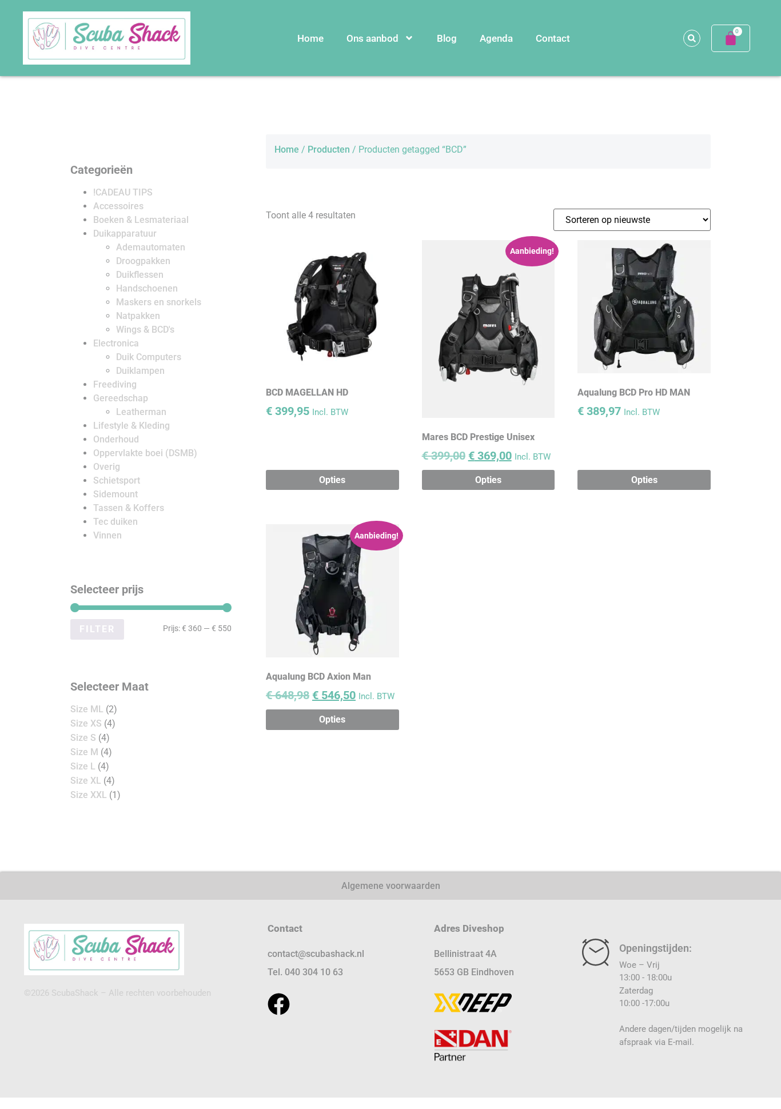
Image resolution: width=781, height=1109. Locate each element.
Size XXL (88, 794)
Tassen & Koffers (128, 507)
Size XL (85, 780)
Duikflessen (140, 274)
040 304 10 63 (314, 972)
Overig (106, 466)
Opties (332, 479)
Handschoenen (147, 288)
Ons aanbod (372, 38)
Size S (83, 737)
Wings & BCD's (145, 329)
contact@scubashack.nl (316, 953)
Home (310, 38)
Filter (97, 629)
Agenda (496, 38)
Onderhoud (116, 439)
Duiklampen (140, 370)
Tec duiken (115, 521)
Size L (82, 766)
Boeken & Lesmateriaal (141, 219)
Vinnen (107, 535)
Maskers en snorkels (158, 302)
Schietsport (116, 480)
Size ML (86, 709)
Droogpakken (143, 261)
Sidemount (115, 494)
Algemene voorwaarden (390, 885)
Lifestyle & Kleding (131, 425)
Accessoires (118, 206)
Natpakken (138, 315)
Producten (329, 149)
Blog (447, 38)
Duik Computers (148, 357)
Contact (553, 38)
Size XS (86, 723)
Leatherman (141, 411)
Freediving (115, 384)
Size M (84, 752)
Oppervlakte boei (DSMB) (145, 453)
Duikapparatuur (125, 233)
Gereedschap (120, 398)
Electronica (116, 343)
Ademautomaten (150, 247)
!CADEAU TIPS (123, 192)
